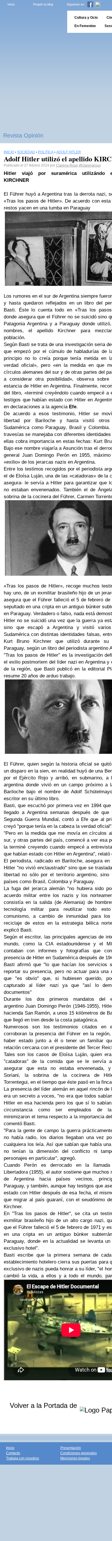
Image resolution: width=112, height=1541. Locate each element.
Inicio (11, 4)
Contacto (13, 1453)
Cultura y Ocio (86, 18)
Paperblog (31, 22)
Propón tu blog (43, 4)
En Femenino (85, 26)
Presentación (70, 1448)
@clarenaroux (90, 165)
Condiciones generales (78, 1453)
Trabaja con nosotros (22, 1458)
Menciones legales (75, 1458)
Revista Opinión (23, 135)
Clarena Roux (67, 165)
